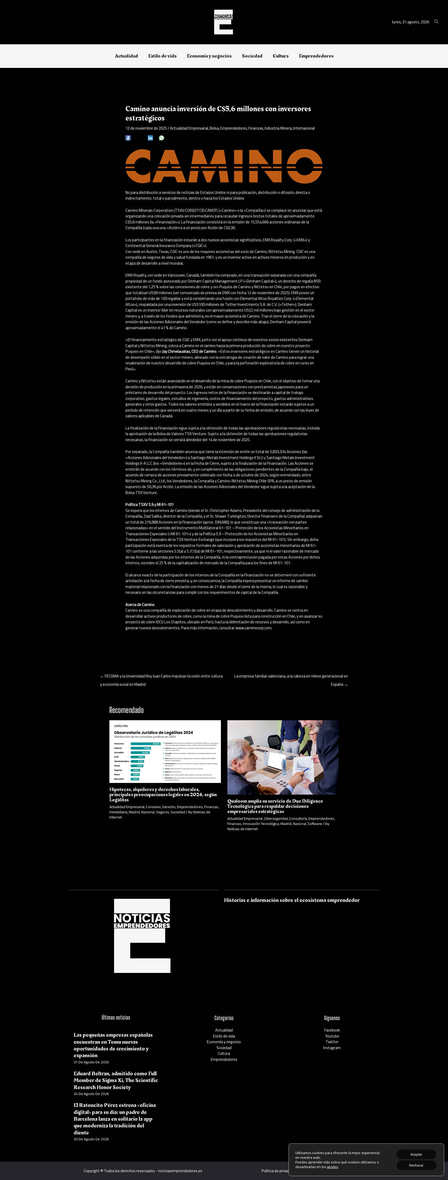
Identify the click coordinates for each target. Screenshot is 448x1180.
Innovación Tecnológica (261, 823)
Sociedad (178, 812)
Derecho (169, 806)
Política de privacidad (279, 1171)
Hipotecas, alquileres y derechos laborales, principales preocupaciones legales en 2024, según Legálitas (163, 795)
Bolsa (214, 128)
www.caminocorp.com (253, 628)
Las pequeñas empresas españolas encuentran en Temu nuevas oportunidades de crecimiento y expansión (113, 1045)
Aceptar (416, 1154)
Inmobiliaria (118, 812)
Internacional (304, 128)
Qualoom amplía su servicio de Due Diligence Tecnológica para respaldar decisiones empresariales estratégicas (275, 806)
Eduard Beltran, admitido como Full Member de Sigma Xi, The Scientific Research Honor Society (116, 1080)
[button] (436, 22)
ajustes (332, 1166)
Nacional (148, 812)
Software (315, 823)
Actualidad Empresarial (189, 128)
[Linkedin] (150, 137)
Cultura (224, 1053)
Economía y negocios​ (224, 1041)
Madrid (134, 812)
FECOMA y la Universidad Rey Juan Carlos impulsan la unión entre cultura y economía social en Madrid (161, 676)
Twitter (332, 1041)
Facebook (332, 1030)
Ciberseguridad (276, 818)
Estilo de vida (224, 1036)
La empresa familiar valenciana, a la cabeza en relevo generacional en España (291, 676)
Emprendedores (233, 128)
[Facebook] (128, 137)
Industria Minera (278, 128)
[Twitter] (139, 137)
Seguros (162, 812)
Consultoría (298, 818)
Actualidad (224, 1030)
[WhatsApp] (161, 137)
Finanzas (255, 128)
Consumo (153, 806)
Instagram (332, 1047)
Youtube (332, 1036)
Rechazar (416, 1165)
